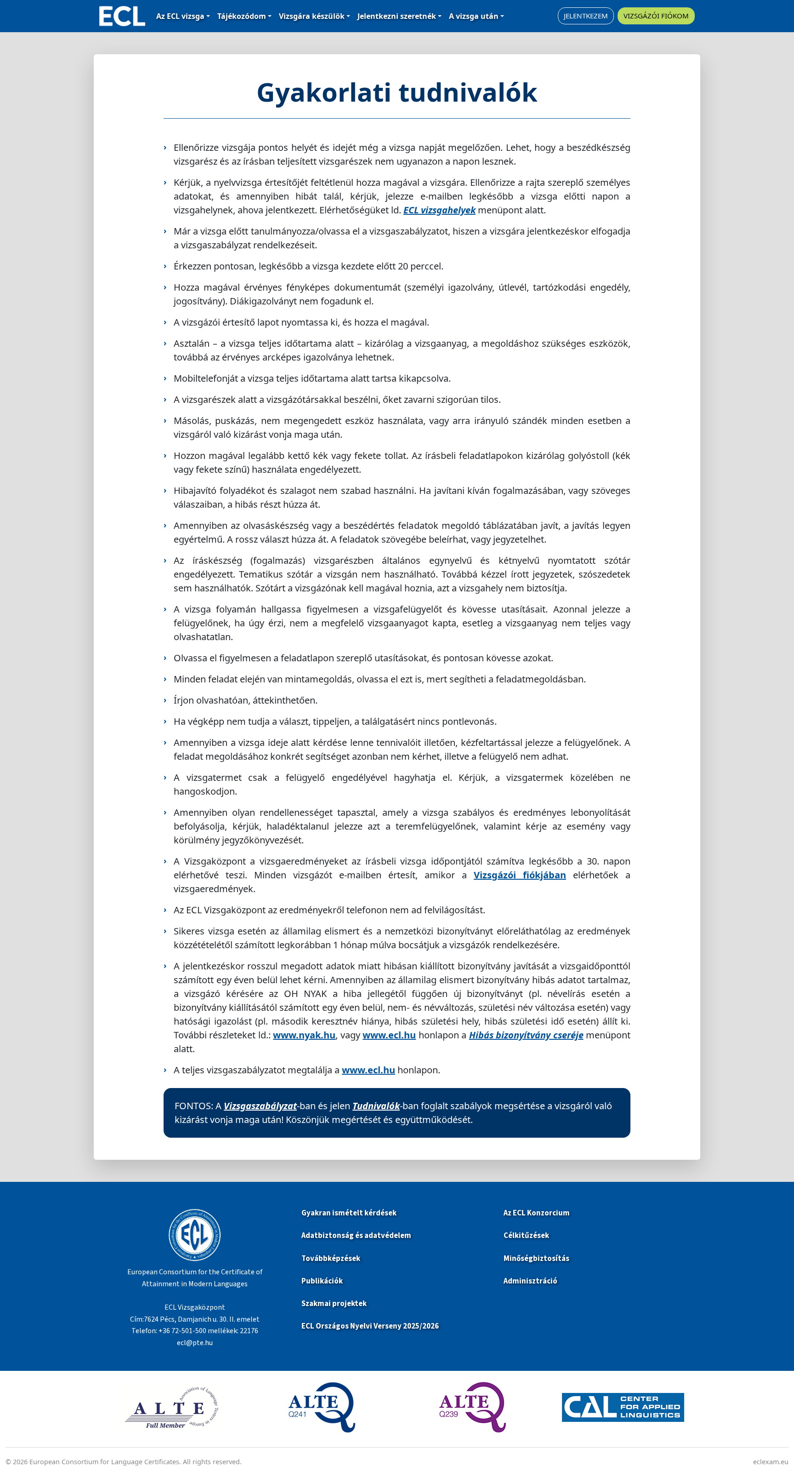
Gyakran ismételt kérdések (349, 1213)
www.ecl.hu (389, 1035)
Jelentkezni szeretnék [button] (396, 16)
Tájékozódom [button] (241, 16)
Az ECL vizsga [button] (180, 16)
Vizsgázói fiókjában (520, 875)
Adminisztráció (530, 1281)
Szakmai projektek (334, 1303)
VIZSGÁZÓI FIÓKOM (656, 15)
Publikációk (322, 1281)
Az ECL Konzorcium (537, 1213)
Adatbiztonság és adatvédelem (356, 1235)
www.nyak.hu (304, 1035)
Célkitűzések (526, 1235)
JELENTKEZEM (586, 15)
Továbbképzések (330, 1258)
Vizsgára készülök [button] (312, 16)
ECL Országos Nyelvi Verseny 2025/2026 (370, 1326)
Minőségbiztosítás (536, 1258)
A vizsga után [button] (474, 16)
